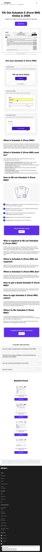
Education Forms (13, 4)
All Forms (6, 4)
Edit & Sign (3, 475)
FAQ (2, 502)
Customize (5, 549)
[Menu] (36, 3)
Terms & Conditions (3, 512)
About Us (3, 499)
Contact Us (3, 496)
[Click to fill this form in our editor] (21, 39)
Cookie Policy (6, 547)
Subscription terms (3, 508)
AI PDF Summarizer (3, 487)
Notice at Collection (3, 519)
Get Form (21, 24)
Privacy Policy (36, 546)
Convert (2, 478)
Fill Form (22, 231)
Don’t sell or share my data (5, 529)
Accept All (14, 549)
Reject (10, 549)
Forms (2, 481)
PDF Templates (4, 484)
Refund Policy (4, 525)
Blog (2, 493)
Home (2, 4)
